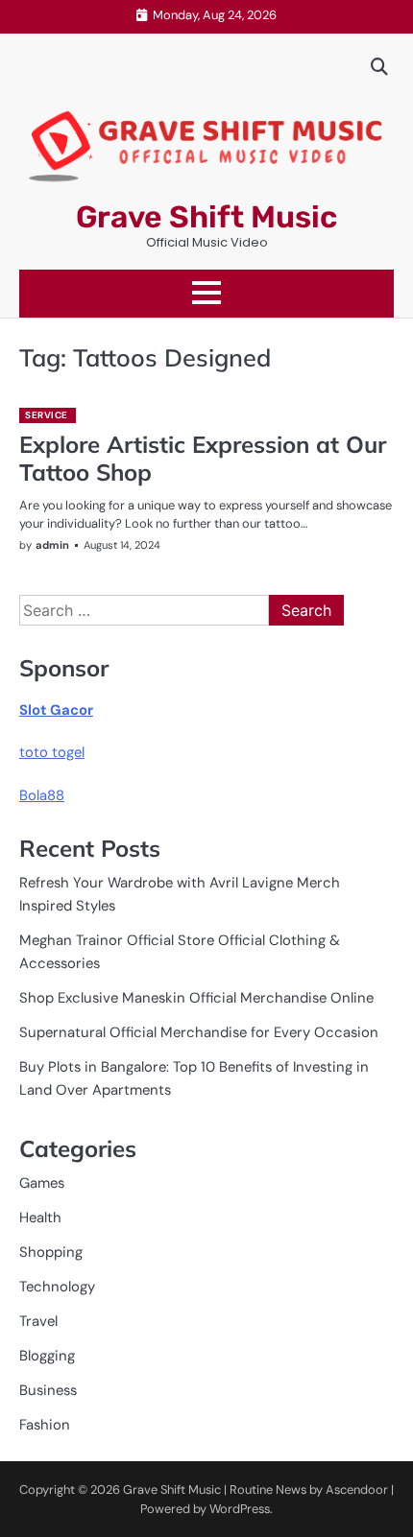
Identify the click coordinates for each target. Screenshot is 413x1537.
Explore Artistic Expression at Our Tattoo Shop (202, 458)
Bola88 (41, 795)
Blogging (47, 1355)
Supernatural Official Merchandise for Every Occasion (198, 1032)
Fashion (44, 1424)
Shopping (51, 1252)
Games (41, 1183)
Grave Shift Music (206, 217)
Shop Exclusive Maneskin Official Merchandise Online (196, 997)
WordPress (239, 1509)
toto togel (52, 752)
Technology (57, 1286)
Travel (38, 1321)
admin (52, 545)
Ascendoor (357, 1489)
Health (40, 1217)
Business (48, 1390)
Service (46, 415)
